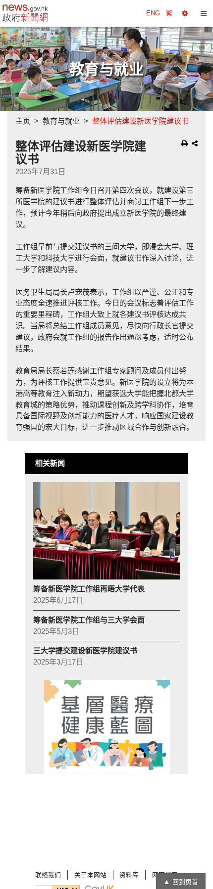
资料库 (129, 875)
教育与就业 (61, 121)
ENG (153, 13)
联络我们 (48, 875)
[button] (184, 13)
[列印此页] (184, 143)
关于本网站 (90, 875)
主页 (22, 121)
